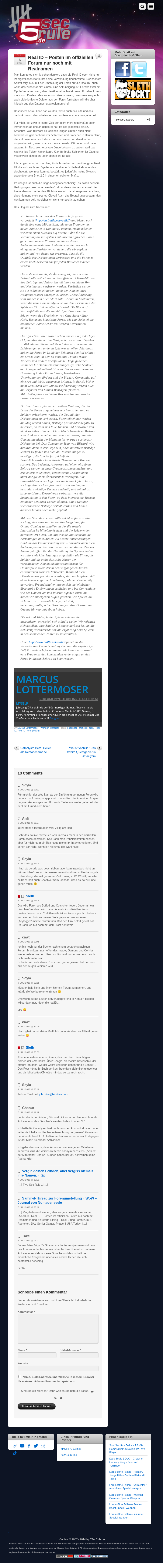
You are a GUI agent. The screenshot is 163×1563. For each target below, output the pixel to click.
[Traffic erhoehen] (99, 1556)
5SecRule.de (97, 1539)
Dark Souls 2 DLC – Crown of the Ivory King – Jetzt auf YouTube (126, 1462)
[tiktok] (15, 1452)
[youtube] (22, 1445)
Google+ (54, 718)
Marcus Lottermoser (52, 684)
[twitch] (15, 1445)
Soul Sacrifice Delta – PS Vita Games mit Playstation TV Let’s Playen (127, 1449)
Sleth (30, 896)
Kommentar (26, 1311)
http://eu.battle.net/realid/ (52, 220)
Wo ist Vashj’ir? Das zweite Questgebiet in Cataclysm (81, 752)
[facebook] (29, 1445)
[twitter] (36, 1445)
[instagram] (43, 1445)
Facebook (72, 728)
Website (23, 1363)
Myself (22, 703)
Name (22, 1350)
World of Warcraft (50, 728)
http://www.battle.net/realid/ (47, 642)
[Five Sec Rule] (40, 43)
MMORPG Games (71, 1448)
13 (98, 55)
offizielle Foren (86, 728)
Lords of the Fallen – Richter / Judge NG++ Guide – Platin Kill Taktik (127, 1475)
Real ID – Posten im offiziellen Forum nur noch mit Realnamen (60, 63)
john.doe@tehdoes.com (53, 1094)
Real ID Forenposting (28, 730)
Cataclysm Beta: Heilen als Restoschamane (36, 750)
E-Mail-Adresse (70, 1350)
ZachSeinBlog (69, 1455)
